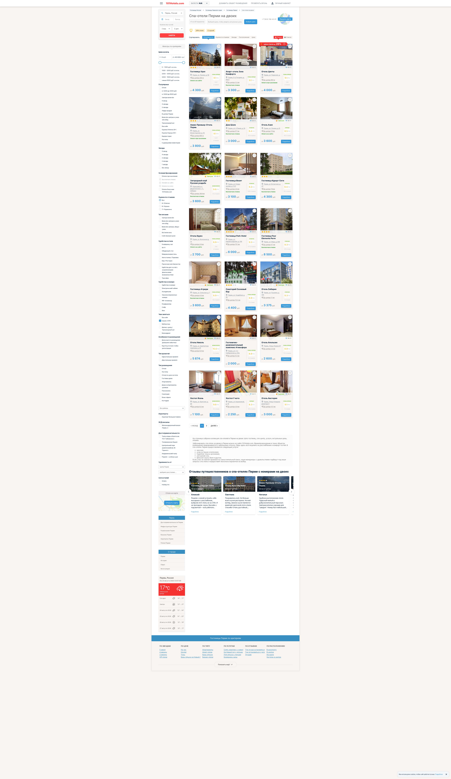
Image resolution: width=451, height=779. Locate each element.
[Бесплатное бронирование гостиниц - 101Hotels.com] (175, 3)
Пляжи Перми (165, 543)
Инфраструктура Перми (169, 526)
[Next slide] (291, 492)
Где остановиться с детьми (256, 652)
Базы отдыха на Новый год (191, 657)
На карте (270, 655)
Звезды (234, 37)
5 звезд (162, 650)
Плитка (279, 37)
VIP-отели (163, 657)
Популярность (208, 37)
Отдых (163, 564)
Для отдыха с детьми (232, 655)
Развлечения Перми (168, 530)
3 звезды (163, 655)
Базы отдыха (207, 655)
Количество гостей (166, 25)
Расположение (244, 37)
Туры (183, 655)
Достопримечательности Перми (172, 522)
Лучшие (248, 655)
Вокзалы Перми (166, 535)
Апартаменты (207, 650)
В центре (270, 652)
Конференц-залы (230, 657)
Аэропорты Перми (167, 539)
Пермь (163, 556)
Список (288, 37)
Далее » (214, 426)
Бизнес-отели (207, 657)
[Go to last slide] (188, 492)
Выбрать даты (250, 22)
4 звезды (163, 652)
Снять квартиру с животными (236, 650)
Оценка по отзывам (222, 37)
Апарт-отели (207, 652)
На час (183, 650)
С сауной (211, 30)
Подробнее (215, 91)
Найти (172, 35)
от (197, 90)
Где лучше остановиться (255, 650)
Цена (253, 37)
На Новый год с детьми (233, 652)
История (164, 560)
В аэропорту (272, 650)
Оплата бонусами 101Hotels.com (168, 190)
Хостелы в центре (274, 657)
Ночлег (184, 652)
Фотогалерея (165, 569)
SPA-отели (199, 30)
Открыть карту (172, 503)
